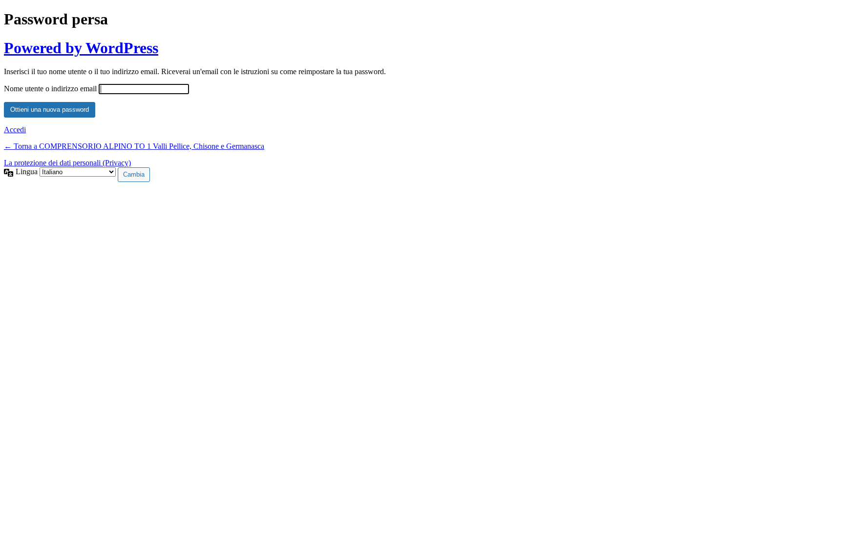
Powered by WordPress (81, 48)
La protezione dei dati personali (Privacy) (67, 163)
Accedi (15, 129)
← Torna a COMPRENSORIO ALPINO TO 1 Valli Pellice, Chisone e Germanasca (134, 146)
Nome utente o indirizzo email (50, 88)
